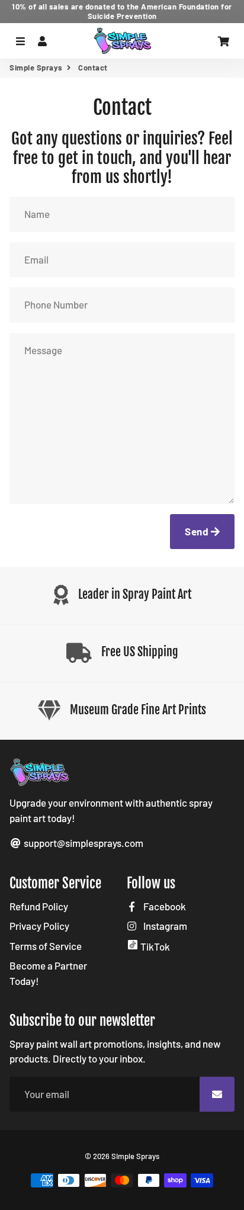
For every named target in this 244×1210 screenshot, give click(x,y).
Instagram (164, 926)
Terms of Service (45, 946)
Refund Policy (38, 906)
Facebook (164, 906)
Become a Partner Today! (48, 973)
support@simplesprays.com (82, 843)
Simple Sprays (36, 67)
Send (198, 531)
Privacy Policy (39, 926)
